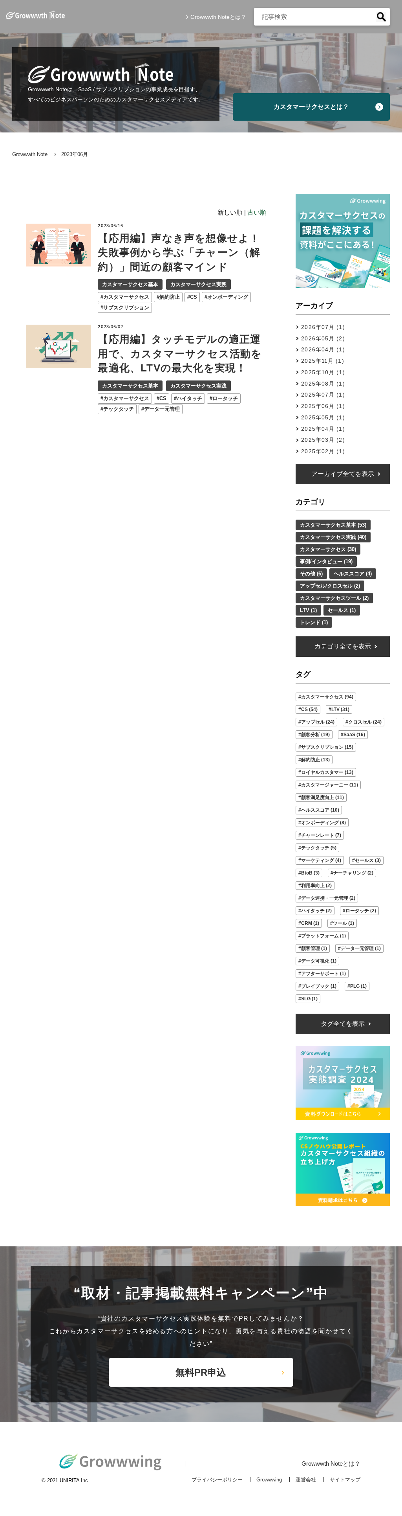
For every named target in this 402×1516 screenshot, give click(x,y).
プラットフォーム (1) (323, 936)
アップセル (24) (317, 722)
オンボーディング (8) (323, 822)
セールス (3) (368, 860)
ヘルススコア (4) (353, 574)
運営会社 (306, 1480)
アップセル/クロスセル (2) (330, 586)
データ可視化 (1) (318, 961)
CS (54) (309, 709)
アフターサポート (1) (323, 973)
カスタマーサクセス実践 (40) (333, 537)
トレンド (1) (314, 622)
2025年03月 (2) (323, 440)
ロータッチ (225, 398)
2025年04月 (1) (323, 429)
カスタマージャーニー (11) (329, 785)
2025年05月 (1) (323, 417)
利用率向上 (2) (316, 885)
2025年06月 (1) (323, 406)
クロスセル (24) (365, 722)
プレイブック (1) (318, 986)
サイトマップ (345, 1480)
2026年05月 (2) (323, 338)
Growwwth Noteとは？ (218, 17)
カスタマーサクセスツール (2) (334, 598)
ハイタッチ (189, 398)
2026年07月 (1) (323, 327)
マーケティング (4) (321, 860)
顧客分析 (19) (315, 734)
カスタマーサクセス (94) (327, 697)
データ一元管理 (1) (361, 948)
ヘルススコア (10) (320, 810)
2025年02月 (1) (323, 451)
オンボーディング (227, 297)
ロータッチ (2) (360, 910)
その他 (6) (311, 574)
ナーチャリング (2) (353, 873)
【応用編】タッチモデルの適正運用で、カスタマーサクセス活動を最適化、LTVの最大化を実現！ (180, 353)
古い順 (256, 212)
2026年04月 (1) (323, 349)
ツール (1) (343, 923)
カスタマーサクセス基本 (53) (333, 525)
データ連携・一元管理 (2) (328, 898)
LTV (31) (340, 709)
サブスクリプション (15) (327, 747)
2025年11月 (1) (322, 361)
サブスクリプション (126, 308)
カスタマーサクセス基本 (130, 284)
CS (193, 297)
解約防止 (169, 297)
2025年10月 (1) (323, 372)
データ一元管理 (162, 409)
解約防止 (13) (315, 760)
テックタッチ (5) (318, 848)
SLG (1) (309, 998)
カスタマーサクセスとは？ (311, 106)
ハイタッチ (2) (316, 910)
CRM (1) (310, 923)
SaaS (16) (354, 734)
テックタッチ (118, 409)
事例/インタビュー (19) (326, 561)
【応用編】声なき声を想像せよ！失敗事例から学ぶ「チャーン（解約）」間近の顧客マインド (179, 252)
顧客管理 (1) (314, 948)
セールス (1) (342, 610)
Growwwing (269, 1480)
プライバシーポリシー (217, 1480)
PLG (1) (358, 986)
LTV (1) (308, 610)
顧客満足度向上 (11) (322, 797)
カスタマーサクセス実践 (198, 284)
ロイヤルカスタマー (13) (327, 772)
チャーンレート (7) (321, 835)
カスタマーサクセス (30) (328, 549)
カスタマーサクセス (126, 297)
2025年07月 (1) (323, 394)
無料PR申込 (200, 1372)
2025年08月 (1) (323, 383)
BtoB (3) (310, 873)
